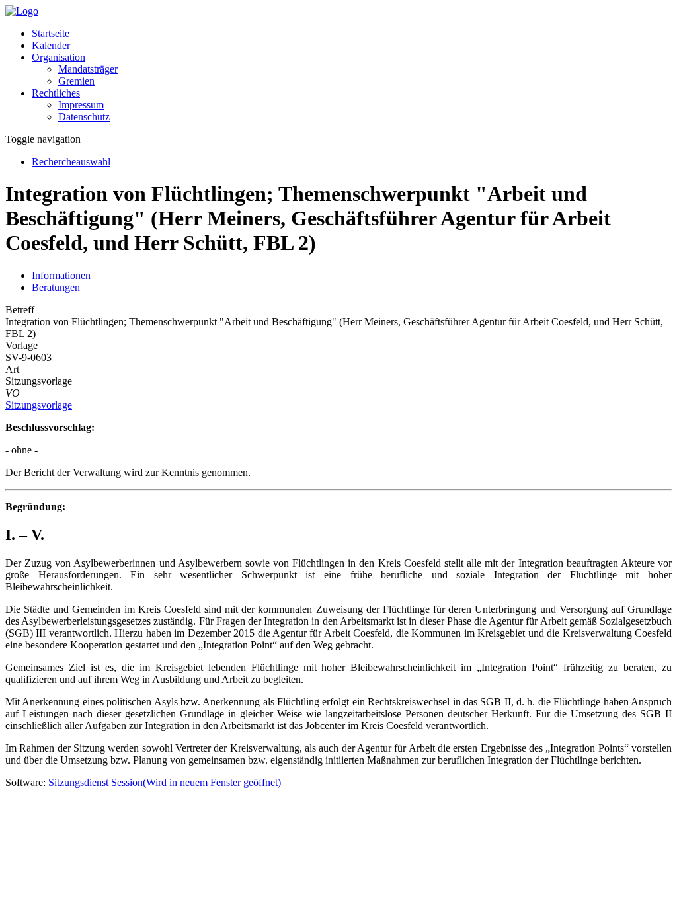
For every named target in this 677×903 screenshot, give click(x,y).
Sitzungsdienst (164, 782)
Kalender (51, 45)
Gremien (76, 81)
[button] (58, 57)
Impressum (81, 104)
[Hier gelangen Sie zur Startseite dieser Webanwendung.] (21, 11)
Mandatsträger (88, 69)
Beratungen (56, 287)
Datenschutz (84, 116)
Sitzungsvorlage (38, 405)
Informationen (61, 275)
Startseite (50, 33)
